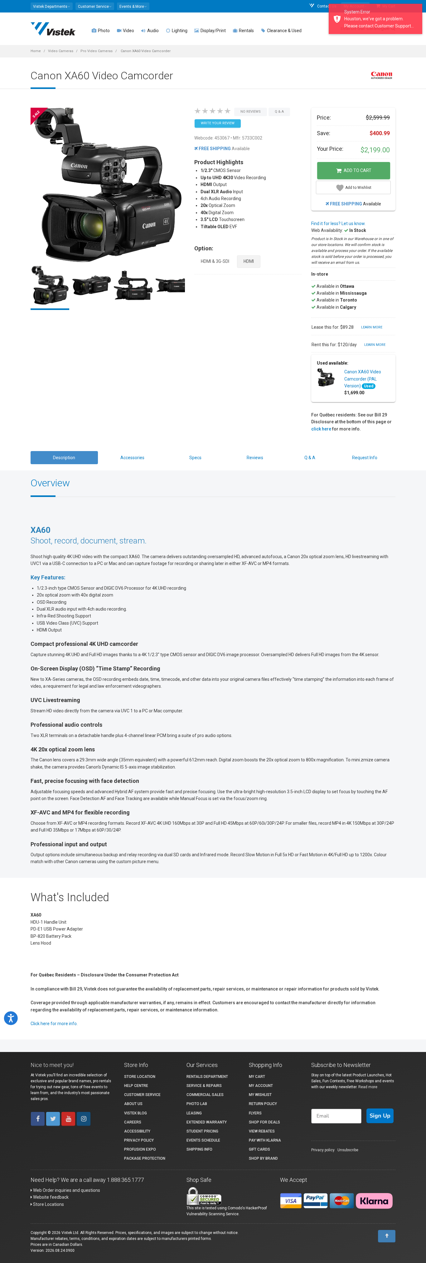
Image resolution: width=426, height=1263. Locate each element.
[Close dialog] (345, 561)
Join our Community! (142, 671)
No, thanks (142, 693)
